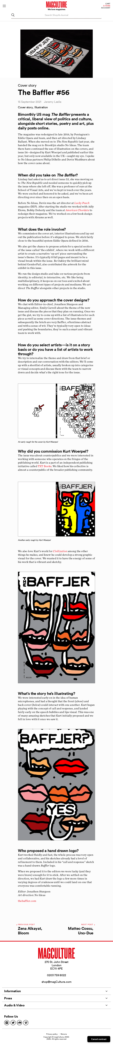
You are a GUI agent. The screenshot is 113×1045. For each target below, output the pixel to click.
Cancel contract (98, 1039)
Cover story (25, 107)
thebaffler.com (27, 900)
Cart (107, 4)
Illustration (41, 107)
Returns (64, 1034)
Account (105, 8)
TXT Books (44, 466)
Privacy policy (52, 1034)
